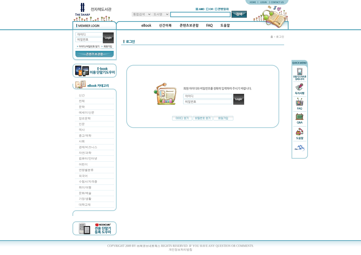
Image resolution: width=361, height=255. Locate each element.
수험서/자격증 (88, 181)
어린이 (83, 164)
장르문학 (85, 118)
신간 (82, 95)
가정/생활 (85, 198)
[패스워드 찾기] (203, 119)
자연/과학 (85, 153)
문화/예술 (85, 193)
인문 (82, 124)
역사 (82, 129)
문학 (82, 107)
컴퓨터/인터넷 (88, 158)
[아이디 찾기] (182, 119)
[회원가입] (223, 119)
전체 (82, 101)
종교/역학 (85, 135)
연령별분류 (86, 170)
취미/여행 (85, 187)
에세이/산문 (86, 112)
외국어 (83, 176)
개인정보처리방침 (180, 249)
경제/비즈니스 (88, 147)
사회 (82, 141)
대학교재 (85, 204)
